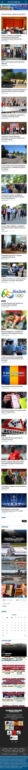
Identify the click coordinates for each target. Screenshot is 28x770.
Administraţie (22, 748)
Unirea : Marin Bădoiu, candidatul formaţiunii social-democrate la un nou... (13, 227)
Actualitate (15, 748)
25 (11, 630)
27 (18, 630)
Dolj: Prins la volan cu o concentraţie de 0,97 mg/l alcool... (13, 411)
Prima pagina (4, 748)
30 (3, 633)
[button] (26, 2)
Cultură (5, 751)
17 (7, 627)
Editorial (4, 527)
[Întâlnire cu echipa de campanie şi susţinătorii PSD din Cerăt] (14, 105)
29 (24, 630)
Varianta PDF (6, 640)
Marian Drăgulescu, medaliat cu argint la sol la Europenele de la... (12, 332)
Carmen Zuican (4, 282)
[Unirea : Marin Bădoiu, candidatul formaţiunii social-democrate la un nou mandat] (14, 214)
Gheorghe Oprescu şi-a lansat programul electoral (11, 256)
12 (15, 625)
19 (15, 627)
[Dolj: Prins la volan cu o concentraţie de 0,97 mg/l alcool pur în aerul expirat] (14, 400)
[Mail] (15, 742)
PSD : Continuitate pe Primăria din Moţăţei (12, 63)
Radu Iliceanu (4, 465)
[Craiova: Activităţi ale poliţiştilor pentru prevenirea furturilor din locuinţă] (14, 347)
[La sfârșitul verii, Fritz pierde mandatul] (14, 590)
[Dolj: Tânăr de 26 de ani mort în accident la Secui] (14, 426)
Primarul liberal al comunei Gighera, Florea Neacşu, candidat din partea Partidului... (13, 167)
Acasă (2, 12)
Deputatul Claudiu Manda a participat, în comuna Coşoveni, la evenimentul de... (13, 138)
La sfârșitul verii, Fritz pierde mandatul (14, 540)
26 (15, 630)
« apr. (2, 635)
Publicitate (21, 751)
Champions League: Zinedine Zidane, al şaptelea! (14, 487)
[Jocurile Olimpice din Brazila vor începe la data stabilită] (14, 294)
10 (7, 625)
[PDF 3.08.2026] (14, 677)
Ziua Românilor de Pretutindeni (12, 386)
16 (3, 627)
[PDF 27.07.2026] (14, 704)
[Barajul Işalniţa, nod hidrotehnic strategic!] (14, 577)
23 (3, 630)
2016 (6, 12)
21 (21, 627)
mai (9, 12)
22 (24, 627)
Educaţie (23, 750)
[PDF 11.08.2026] (14, 663)
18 (11, 627)
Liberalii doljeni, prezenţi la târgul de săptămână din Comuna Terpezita (13, 90)
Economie (8, 750)
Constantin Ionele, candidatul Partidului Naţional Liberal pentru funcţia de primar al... (12, 196)
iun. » (25, 635)
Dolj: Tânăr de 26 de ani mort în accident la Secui (11, 439)
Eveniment (13, 750)
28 (21, 630)
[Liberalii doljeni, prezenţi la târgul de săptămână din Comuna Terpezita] (14, 78)
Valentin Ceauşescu (5, 306)
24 (7, 630)
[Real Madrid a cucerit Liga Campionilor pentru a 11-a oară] (14, 500)
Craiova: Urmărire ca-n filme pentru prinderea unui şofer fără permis (13, 279)
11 (11, 625)
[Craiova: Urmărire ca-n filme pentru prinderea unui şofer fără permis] (14, 269)
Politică (3, 750)
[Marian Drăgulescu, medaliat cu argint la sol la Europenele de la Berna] (14, 320)
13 (18, 625)
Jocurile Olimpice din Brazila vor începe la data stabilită (12, 304)
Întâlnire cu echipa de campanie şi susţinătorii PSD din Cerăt (13, 116)
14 (21, 625)
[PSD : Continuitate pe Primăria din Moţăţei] (14, 52)
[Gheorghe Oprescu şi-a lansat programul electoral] (14, 244)
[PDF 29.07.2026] (14, 691)
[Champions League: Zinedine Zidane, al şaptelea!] (14, 477)
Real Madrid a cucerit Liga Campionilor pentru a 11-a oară (12, 510)
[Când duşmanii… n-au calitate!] (14, 549)
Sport (10, 751)
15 (24, 625)
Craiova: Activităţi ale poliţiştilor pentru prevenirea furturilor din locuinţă (12, 358)
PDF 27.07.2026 (7, 653)
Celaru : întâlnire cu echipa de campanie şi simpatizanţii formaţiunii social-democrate (11, 37)
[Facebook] (12, 742)
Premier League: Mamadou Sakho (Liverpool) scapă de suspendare (12, 462)
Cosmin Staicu (4, 512)
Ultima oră (3, 33)
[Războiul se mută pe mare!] (14, 563)
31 (7, 633)
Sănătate (18, 750)
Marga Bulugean (4, 40)
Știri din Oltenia (15, 751)
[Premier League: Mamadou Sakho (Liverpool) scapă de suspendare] (14, 452)
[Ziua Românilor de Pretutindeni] (14, 375)
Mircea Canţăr (10, 541)
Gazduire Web (20, 754)
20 (18, 627)
